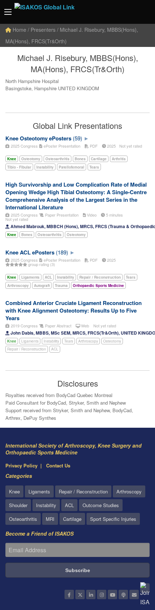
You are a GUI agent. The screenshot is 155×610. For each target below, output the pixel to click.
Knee (11, 341)
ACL (54, 349)
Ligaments (30, 341)
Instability (51, 341)
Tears (68, 341)
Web (84, 325)
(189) (62, 252)
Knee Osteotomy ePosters (38, 138)
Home (18, 29)
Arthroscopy (88, 341)
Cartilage (72, 518)
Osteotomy (112, 341)
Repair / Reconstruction (26, 349)
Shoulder (18, 505)
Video (91, 215)
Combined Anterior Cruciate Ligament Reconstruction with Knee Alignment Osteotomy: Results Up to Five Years (73, 310)
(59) (77, 138)
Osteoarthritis (23, 518)
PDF (93, 146)
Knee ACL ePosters (29, 252)
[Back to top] (132, 565)
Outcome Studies (101, 505)
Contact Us (58, 465)
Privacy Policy (21, 465)
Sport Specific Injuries (113, 518)
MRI (50, 518)
